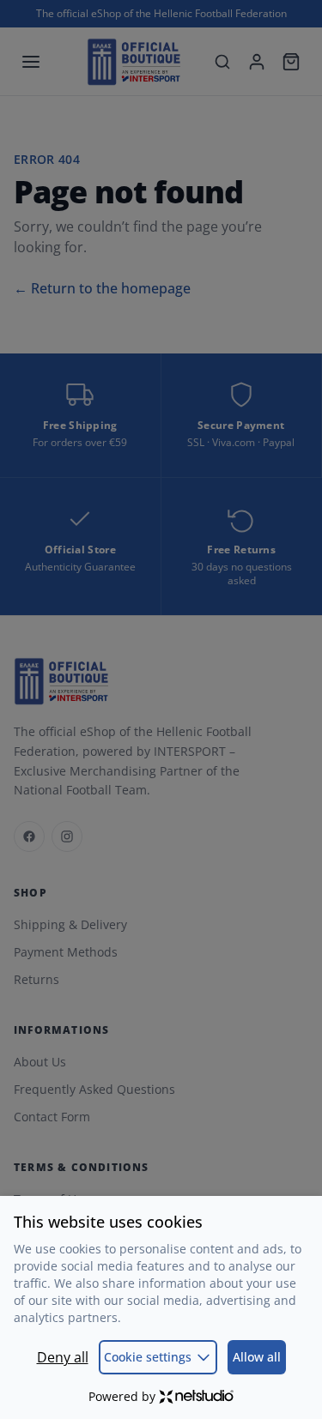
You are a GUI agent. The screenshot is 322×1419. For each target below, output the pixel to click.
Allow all (257, 1357)
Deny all (62, 1357)
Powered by (121, 1396)
